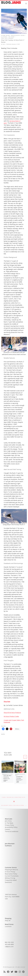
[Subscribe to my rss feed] (5, 971)
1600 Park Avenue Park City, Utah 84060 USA (12, 897)
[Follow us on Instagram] (20, 971)
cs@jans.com (9, 946)
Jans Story (8, 821)
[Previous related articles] (21, 757)
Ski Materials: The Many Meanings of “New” (19, 779)
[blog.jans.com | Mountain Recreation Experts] (11, 3)
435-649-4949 (9, 944)
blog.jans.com (10, 967)
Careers (7, 829)
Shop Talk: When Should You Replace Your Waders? (7, 778)
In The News (9, 823)
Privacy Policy (9, 825)
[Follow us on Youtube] (16, 971)
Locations (8, 926)
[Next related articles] (25, 757)
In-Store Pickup (10, 872)
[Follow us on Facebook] (8, 971)
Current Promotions (11, 876)
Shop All (7, 920)
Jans (4, 44)
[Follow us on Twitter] (12, 971)
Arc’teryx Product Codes (11, 716)
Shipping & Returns (11, 870)
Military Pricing (10, 878)
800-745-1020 (9, 942)
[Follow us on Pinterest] (23, 971)
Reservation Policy (11, 874)
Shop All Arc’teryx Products (12, 712)
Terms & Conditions (11, 831)
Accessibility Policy (11, 827)
